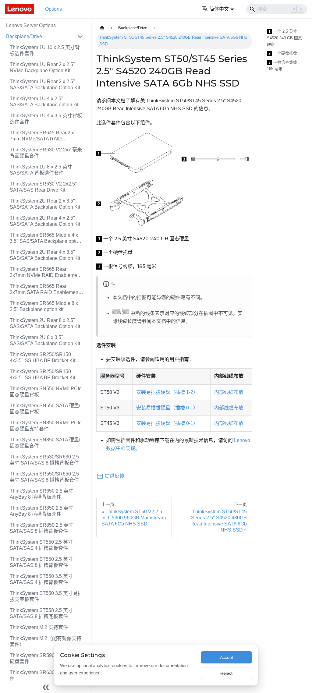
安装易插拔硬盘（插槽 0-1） (167, 407)
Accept (226, 657)
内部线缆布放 (228, 392)
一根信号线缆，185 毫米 (284, 65)
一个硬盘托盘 (282, 53)
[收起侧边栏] (45, 687)
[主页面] (102, 28)
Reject (226, 673)
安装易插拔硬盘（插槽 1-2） (167, 392)
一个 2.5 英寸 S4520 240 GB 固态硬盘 (284, 38)
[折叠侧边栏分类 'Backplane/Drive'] (80, 36)
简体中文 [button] (219, 9)
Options (53, 9)
